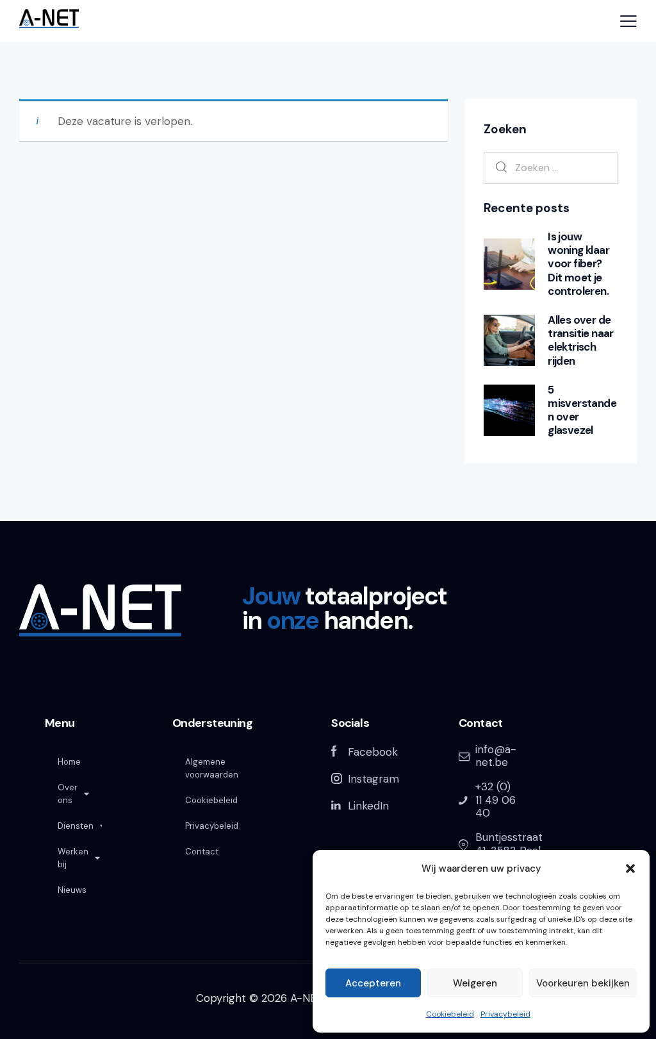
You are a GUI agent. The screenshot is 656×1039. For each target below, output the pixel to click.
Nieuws (72, 890)
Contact (201, 851)
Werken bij (73, 858)
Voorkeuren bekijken (583, 983)
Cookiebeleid (450, 1014)
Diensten (76, 825)
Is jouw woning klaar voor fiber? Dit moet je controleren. (578, 264)
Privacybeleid (505, 1014)
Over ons (68, 794)
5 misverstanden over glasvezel (582, 410)
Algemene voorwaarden (211, 768)
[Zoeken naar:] (551, 167)
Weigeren (475, 983)
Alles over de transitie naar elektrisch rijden (581, 340)
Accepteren (373, 983)
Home (69, 761)
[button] (630, 868)
